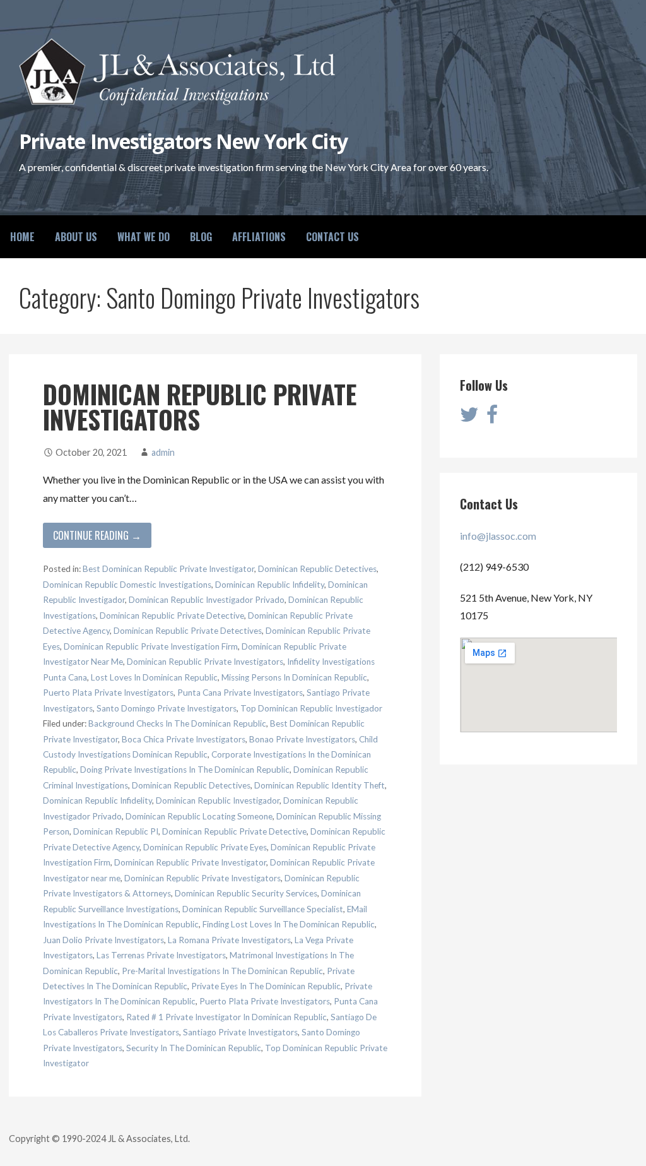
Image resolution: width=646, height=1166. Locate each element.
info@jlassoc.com (498, 536)
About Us (76, 236)
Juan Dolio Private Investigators (103, 940)
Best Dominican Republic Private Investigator (168, 569)
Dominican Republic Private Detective (172, 615)
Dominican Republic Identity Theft (319, 785)
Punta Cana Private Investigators (240, 692)
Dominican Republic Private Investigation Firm (151, 646)
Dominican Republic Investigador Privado (207, 600)
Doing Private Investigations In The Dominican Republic (185, 769)
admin (163, 452)
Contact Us (332, 236)
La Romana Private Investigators (229, 940)
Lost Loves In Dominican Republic (154, 677)
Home (22, 236)
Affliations (259, 236)
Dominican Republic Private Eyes (205, 847)
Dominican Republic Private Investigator (190, 862)
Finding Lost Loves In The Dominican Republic (289, 924)
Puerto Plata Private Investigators (108, 692)
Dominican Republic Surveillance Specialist (262, 909)
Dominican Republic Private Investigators (205, 662)
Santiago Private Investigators (240, 1032)
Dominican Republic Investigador (217, 800)
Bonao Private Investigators (302, 739)
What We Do (143, 236)
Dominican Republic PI (115, 831)
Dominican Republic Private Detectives (188, 631)
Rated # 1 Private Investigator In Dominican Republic (226, 1017)
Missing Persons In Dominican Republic (294, 677)
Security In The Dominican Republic (193, 1048)
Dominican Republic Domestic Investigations (127, 585)
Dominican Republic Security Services (246, 893)
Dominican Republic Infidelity (269, 585)
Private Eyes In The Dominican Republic (266, 986)
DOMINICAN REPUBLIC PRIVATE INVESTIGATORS (199, 406)
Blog (201, 236)
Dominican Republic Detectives (317, 569)
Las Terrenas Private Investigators (161, 955)
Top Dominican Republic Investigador (311, 708)
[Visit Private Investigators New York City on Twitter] (469, 418)
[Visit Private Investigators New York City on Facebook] (492, 418)
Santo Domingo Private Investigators (167, 708)
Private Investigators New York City (183, 141)
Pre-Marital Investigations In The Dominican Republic (222, 971)
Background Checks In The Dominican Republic (177, 723)
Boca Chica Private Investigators (183, 739)
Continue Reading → (97, 535)
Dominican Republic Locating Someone (199, 816)
